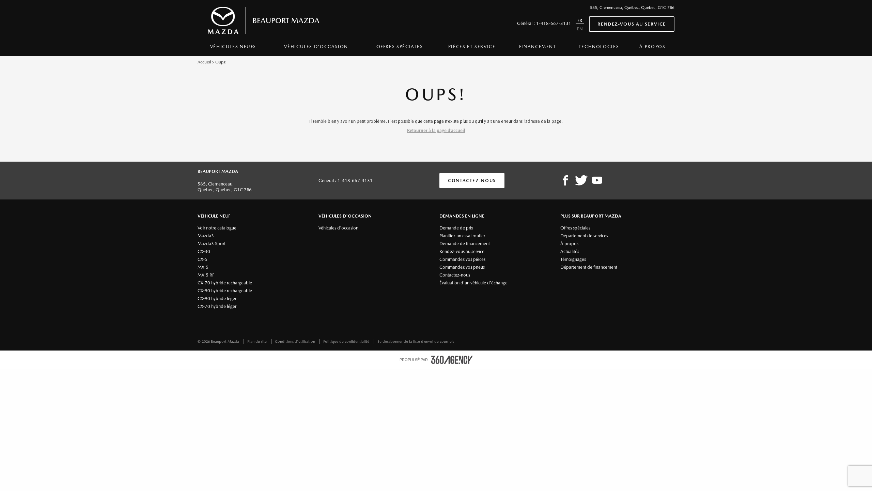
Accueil (204, 62)
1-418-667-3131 (553, 23)
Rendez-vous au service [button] (631, 24)
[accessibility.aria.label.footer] (452, 360)
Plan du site (257, 341)
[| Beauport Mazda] (597, 180)
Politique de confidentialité (346, 341)
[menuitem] (233, 48)
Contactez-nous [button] (472, 180)
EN (580, 28)
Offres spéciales (399, 46)
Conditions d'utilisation (295, 341)
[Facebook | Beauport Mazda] (565, 180)
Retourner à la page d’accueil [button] (436, 130)
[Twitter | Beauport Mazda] (581, 180)
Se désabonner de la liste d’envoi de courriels (415, 341)
